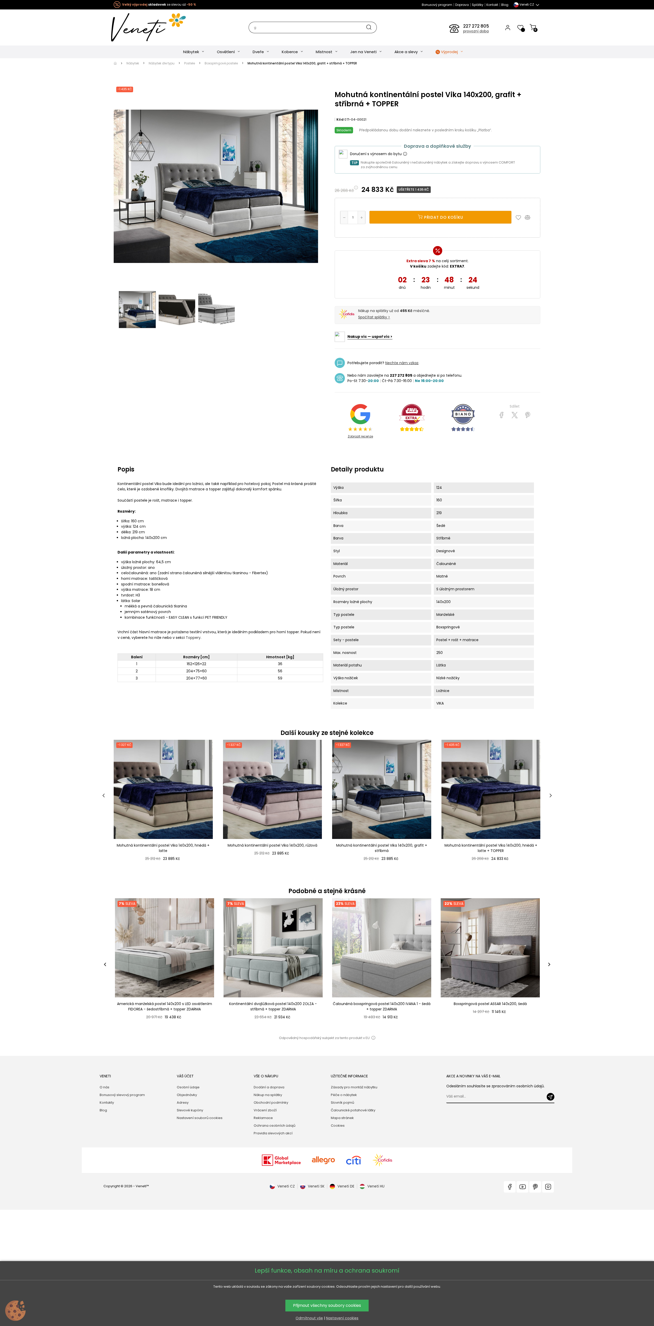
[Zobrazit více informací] (405, 154)
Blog (504, 5)
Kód (340, 119)
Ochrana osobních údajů (274, 1125)
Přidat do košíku (443, 217)
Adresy (183, 1102)
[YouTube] (522, 1187)
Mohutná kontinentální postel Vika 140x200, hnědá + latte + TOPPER (491, 848)
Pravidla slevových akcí (273, 1133)
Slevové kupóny (190, 1110)
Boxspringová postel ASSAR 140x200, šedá (490, 1003)
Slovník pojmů (342, 1102)
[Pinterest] (528, 415)
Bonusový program (437, 5)
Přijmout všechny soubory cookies (327, 1305)
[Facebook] (510, 1187)
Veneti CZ (286, 1186)
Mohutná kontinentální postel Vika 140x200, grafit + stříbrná (381, 848)
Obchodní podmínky (271, 1102)
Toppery (193, 637)
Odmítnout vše (309, 1318)
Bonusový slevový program (122, 1094)
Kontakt (492, 5)
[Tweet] (515, 415)
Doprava (462, 5)
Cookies (338, 1125)
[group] (164, 964)
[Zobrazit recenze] (412, 418)
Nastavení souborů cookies (200, 1117)
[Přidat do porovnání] (530, 217)
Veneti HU (375, 1186)
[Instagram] (548, 1187)
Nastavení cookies (342, 1318)
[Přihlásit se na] (550, 1097)
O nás (104, 1087)
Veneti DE (345, 1186)
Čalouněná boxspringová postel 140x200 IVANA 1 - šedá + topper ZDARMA (381, 1006)
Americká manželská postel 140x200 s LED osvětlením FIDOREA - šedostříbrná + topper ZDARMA (164, 1006)
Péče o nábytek (344, 1094)
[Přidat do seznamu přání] (520, 217)
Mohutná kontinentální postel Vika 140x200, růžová (272, 845)
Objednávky (187, 1094)
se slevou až (159, 4)
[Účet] (507, 27)
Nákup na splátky (268, 1094)
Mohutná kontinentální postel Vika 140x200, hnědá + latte (163, 848)
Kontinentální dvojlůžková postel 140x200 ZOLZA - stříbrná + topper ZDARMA (273, 1006)
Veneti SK (316, 1186)
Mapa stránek (342, 1117)
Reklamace (263, 1117)
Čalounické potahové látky (353, 1110)
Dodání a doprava (269, 1087)
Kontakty (107, 1102)
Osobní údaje (188, 1087)
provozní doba (476, 31)
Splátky (477, 5)
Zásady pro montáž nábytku (354, 1087)
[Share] (502, 415)
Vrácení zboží (265, 1110)
